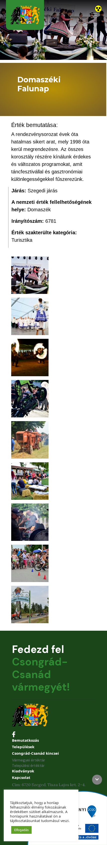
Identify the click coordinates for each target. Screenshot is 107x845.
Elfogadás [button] (21, 830)
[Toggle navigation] (94, 16)
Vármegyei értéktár (28, 760)
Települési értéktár (28, 765)
